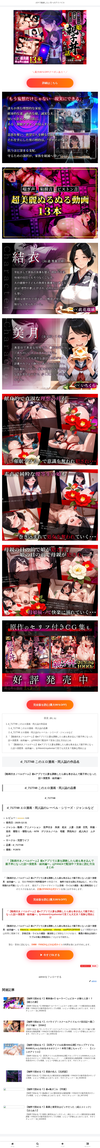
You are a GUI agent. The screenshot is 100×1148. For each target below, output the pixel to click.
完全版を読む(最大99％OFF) (50, 704)
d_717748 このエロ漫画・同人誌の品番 (29, 728)
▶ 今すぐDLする (50, 955)
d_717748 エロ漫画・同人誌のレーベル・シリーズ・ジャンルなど (42, 732)
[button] (92, 650)
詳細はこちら (50, 83)
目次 (46, 718)
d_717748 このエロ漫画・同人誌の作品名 (27, 724)
